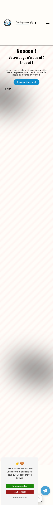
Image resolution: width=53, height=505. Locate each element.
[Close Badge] (41, 495)
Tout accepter (19, 486)
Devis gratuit (22, 22)
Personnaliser (20, 497)
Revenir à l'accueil (26, 82)
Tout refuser (19, 492)
